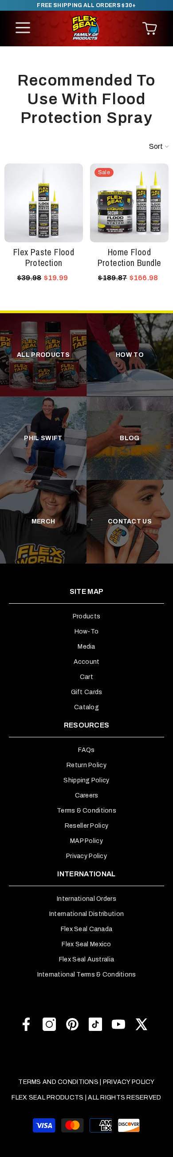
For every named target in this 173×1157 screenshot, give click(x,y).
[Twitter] (141, 1024)
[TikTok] (95, 1024)
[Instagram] (49, 1024)
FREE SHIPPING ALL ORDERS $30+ (86, 5)
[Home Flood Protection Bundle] (129, 203)
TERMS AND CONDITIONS (58, 1082)
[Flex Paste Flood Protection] (43, 203)
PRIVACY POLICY (129, 1082)
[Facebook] (26, 1024)
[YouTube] (118, 1024)
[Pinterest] (72, 1024)
